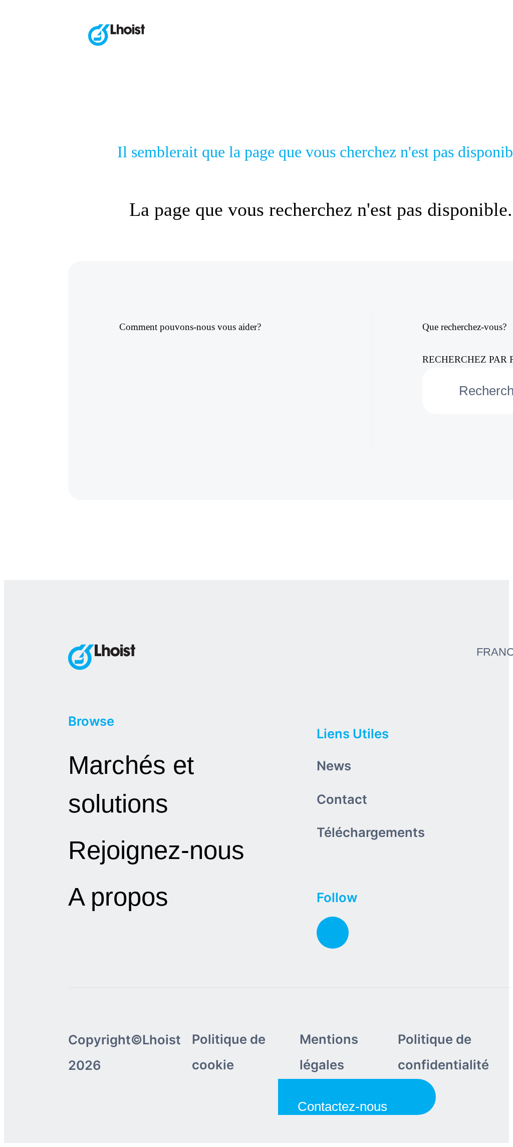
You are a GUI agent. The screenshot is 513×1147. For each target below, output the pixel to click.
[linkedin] (333, 933)
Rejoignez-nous (156, 850)
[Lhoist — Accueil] (116, 36)
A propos (118, 897)
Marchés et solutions (131, 784)
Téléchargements (371, 832)
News (334, 765)
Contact (342, 799)
